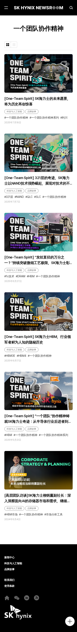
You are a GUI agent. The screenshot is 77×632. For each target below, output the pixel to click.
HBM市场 (12, 514)
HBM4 (22, 355)
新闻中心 (9, 557)
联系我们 (9, 580)
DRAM (21, 276)
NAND (20, 196)
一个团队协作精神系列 (45, 117)
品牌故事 (31, 111)
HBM (31, 276)
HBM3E (10, 355)
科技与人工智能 (14, 111)
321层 (9, 196)
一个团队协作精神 (17, 117)
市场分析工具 (54, 514)
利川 (65, 117)
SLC (38, 196)
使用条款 (9, 586)
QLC (30, 196)
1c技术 (10, 276)
